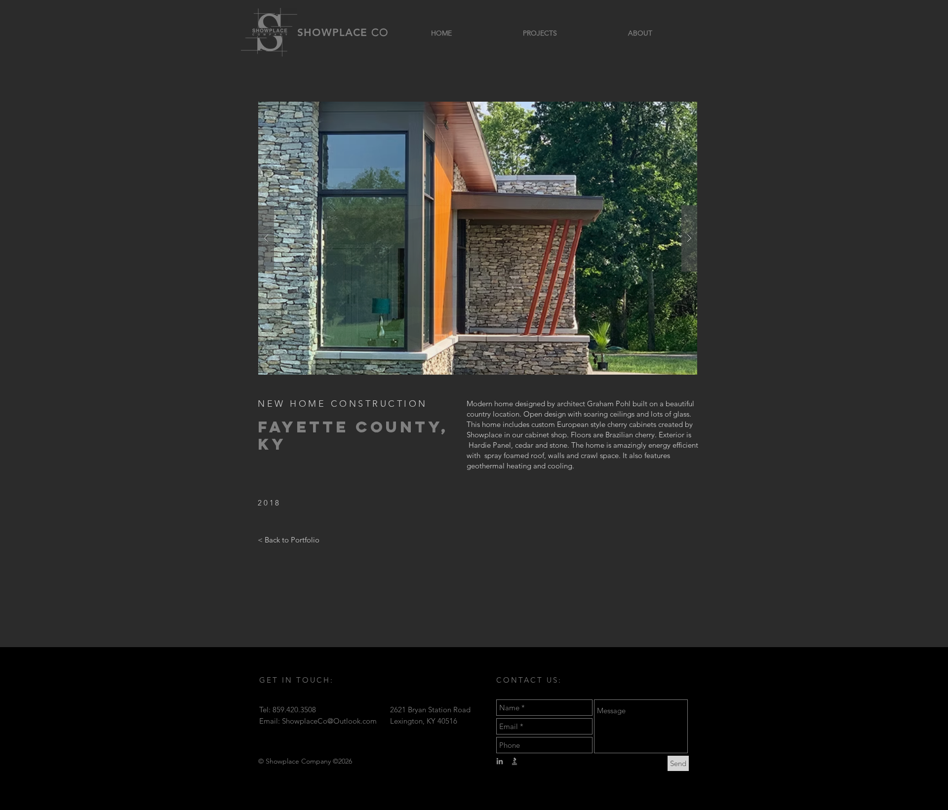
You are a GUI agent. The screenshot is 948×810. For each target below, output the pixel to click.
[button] (477, 238)
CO (380, 32)
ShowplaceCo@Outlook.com (329, 721)
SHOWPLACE (334, 32)
